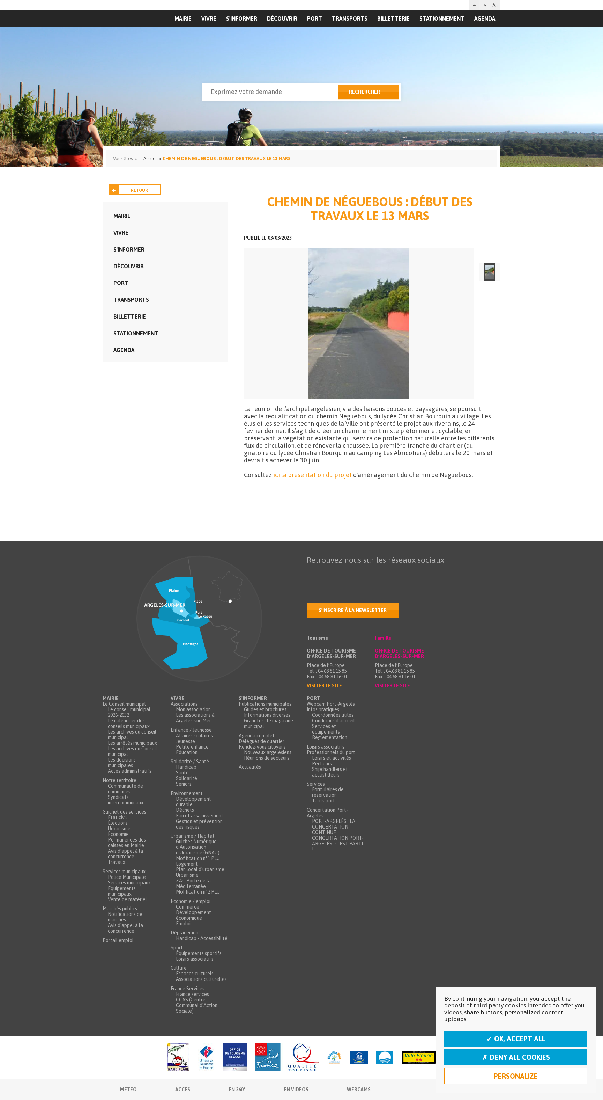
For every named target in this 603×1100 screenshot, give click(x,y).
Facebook (312, 573)
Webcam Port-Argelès (331, 704)
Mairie (122, 216)
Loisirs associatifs (195, 959)
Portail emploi (118, 940)
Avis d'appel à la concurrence (125, 853)
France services (192, 994)
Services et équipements (326, 729)
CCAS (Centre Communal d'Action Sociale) (196, 1005)
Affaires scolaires (194, 735)
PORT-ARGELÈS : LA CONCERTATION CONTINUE (333, 826)
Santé (182, 772)
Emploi (183, 923)
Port (314, 18)
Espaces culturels (195, 973)
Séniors (184, 784)
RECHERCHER (364, 92)
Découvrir (282, 18)
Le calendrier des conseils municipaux (129, 723)
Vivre (208, 18)
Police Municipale (127, 877)
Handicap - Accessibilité (202, 938)
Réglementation (329, 737)
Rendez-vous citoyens (262, 747)
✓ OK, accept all (515, 1039)
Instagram (371, 573)
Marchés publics (120, 908)
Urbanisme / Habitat (193, 836)
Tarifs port (323, 800)
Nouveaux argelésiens (267, 752)
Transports (349, 18)
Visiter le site (324, 686)
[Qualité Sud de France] (287, 1057)
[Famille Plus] (334, 1058)
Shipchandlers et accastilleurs (330, 772)
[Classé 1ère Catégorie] (235, 1057)
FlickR (356, 573)
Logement (187, 864)
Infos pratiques (323, 709)
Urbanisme (119, 828)
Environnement (187, 793)
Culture (179, 968)
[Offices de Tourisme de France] (206, 1057)
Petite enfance (192, 747)
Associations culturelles (201, 979)
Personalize (516, 1076)
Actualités (250, 767)
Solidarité (186, 778)
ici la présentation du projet (312, 475)
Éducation (187, 752)
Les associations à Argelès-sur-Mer (195, 717)
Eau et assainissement (199, 815)
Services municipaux (124, 871)
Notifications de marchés (125, 917)
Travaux (116, 862)
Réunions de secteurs (266, 758)
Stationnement (441, 18)
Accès (182, 1089)
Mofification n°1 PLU (198, 858)
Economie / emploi (190, 901)
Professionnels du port (331, 752)
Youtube (341, 573)
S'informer (241, 18)
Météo (128, 1089)
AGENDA (484, 18)
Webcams (359, 1089)
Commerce (187, 907)
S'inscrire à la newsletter (353, 610)
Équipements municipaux (122, 891)
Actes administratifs (129, 771)
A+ (495, 5)
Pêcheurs (322, 763)
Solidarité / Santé (190, 761)
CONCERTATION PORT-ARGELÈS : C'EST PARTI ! (338, 843)
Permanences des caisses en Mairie (127, 842)
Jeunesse (185, 741)
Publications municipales (265, 704)
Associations (184, 704)
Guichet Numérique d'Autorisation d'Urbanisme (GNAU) (197, 847)
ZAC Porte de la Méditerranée (193, 883)
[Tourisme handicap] (359, 1058)
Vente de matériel (127, 899)
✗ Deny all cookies (516, 1057)
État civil (117, 817)
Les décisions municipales (122, 762)
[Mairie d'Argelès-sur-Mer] (145, 33)
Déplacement (185, 932)
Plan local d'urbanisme (200, 869)
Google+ (385, 573)
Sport (177, 947)
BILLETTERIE (393, 18)
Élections (118, 823)
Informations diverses (267, 715)
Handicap (186, 767)
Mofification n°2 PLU (198, 892)
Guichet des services (124, 812)
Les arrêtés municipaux (132, 743)
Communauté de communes (125, 788)
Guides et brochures (265, 709)
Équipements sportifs (199, 953)
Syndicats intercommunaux (125, 800)
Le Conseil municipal (124, 704)
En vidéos (296, 1089)
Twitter (327, 573)
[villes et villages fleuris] (419, 1058)
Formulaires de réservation (328, 792)
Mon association (193, 709)
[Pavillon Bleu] (384, 1058)
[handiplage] (178, 1057)
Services (316, 784)
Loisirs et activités (331, 758)
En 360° (237, 1089)
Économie (118, 834)
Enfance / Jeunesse (191, 730)
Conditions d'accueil (333, 720)
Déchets (185, 810)
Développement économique (193, 915)
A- (474, 5)
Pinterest (400, 573)
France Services (187, 988)
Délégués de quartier (261, 741)
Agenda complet (257, 735)
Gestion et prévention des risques (199, 824)
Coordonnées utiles (332, 715)
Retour (139, 190)
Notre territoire (119, 780)
